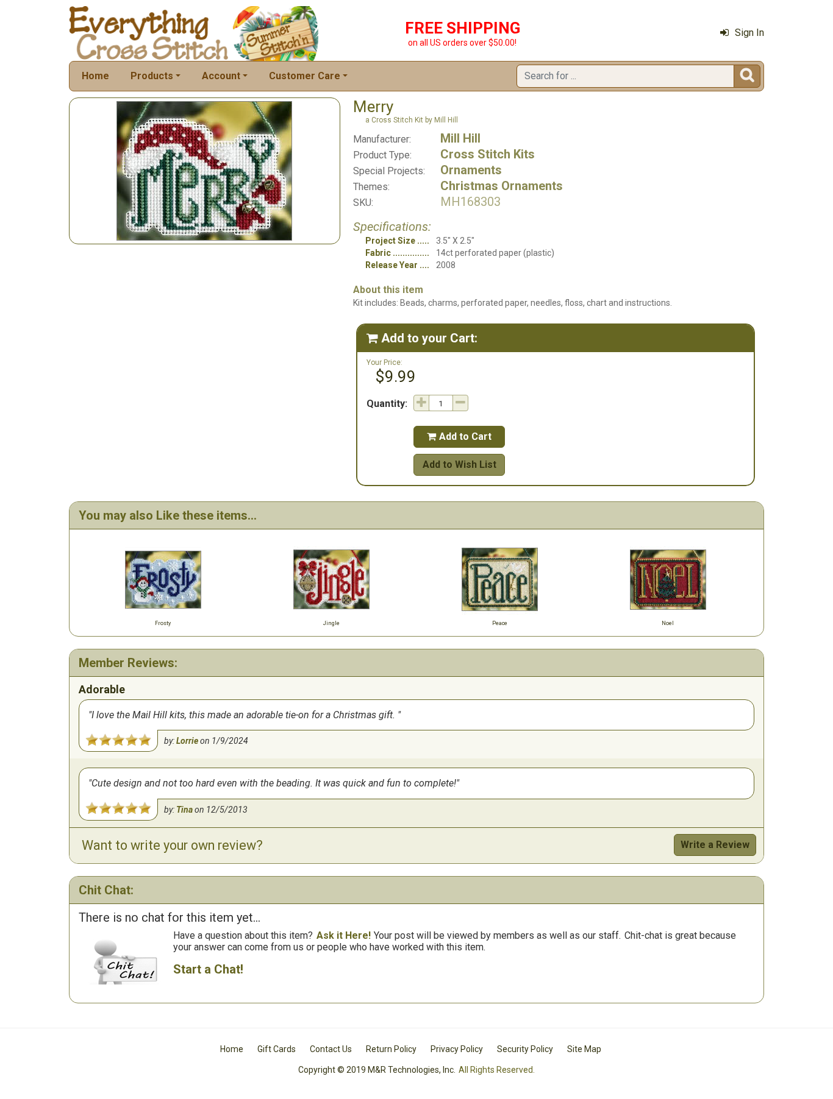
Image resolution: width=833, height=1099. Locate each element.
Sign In (749, 32)
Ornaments (471, 170)
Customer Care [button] (304, 76)
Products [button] (151, 76)
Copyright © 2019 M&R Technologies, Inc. (377, 1070)
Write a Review (715, 844)
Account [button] (221, 76)
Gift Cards (276, 1049)
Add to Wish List (459, 464)
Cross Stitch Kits (487, 154)
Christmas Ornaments (501, 185)
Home (95, 76)
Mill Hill (460, 138)
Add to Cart (459, 436)
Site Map (584, 1049)
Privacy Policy (457, 1049)
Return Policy (391, 1049)
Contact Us (331, 1049)
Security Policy (525, 1049)
